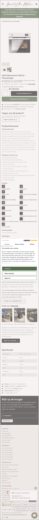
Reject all (7, 278)
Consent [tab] (7, 244)
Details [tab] (32, 244)
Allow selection (9, 273)
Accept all (8, 268)
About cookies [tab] (19, 244)
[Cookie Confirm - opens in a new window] (30, 240)
